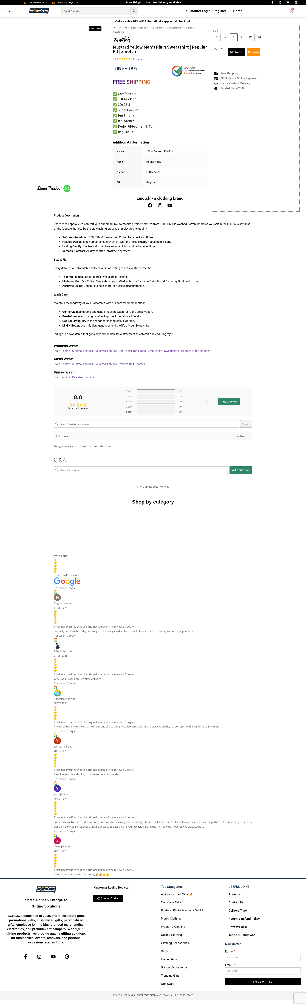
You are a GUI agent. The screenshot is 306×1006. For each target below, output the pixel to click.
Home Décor (169, 959)
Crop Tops (124, 351)
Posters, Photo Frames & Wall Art (183, 910)
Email (229, 965)
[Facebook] (150, 205)
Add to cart (237, 52)
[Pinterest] (66, 956)
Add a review (229, 401)
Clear (223, 44)
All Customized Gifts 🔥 (177, 894)
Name (229, 951)
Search (246, 424)
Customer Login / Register (206, 11)
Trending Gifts (170, 975)
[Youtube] (169, 205)
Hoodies (186, 351)
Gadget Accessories (174, 967)
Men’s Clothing (171, 918)
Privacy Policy (238, 927)
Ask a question (241, 470)
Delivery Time (238, 910)
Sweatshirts (171, 351)
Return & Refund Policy (244, 918)
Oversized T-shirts (105, 351)
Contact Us (236, 902)
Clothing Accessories (175, 943)
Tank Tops (139, 351)
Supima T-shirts (82, 351)
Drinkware (167, 983)
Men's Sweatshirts (173, 27)
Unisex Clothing (171, 935)
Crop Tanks (155, 351)
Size (215, 30)
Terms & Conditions (242, 935)
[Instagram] (160, 205)
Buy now (253, 52)
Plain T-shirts (62, 351)
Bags (164, 951)
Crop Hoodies (201, 351)
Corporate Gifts (171, 902)
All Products (130, 27)
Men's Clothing (155, 27)
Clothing (142, 27)
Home (237, 11)
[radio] (216, 37)
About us (235, 894)
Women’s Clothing (173, 926)
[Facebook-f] (25, 956)
